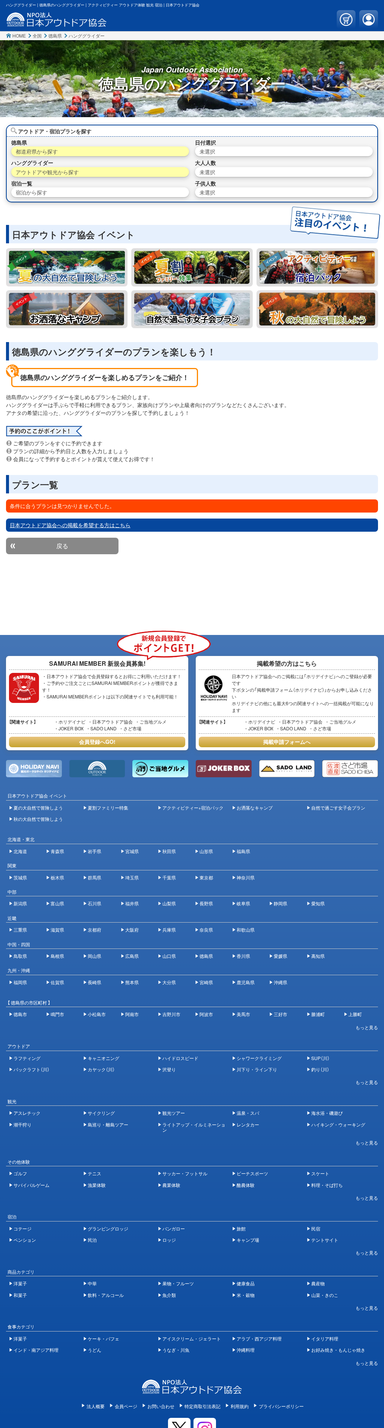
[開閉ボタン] (363, 1027)
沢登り (169, 1069)
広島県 (132, 956)
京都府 (94, 929)
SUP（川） (320, 1058)
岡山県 (94, 956)
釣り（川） (320, 1069)
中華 (92, 1283)
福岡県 (20, 982)
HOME (19, 35)
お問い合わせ (160, 1406)
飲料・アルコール (106, 1295)
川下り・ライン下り (257, 1069)
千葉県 (169, 877)
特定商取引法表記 (202, 1406)
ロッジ (169, 1239)
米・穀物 (246, 1295)
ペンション (25, 1239)
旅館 (241, 1228)
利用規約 (240, 1406)
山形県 (206, 851)
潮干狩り (23, 1124)
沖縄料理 (246, 1350)
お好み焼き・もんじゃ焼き (338, 1350)
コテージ (23, 1228)
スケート (320, 1173)
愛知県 (318, 903)
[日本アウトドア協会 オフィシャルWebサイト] (56, 23)
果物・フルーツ (178, 1283)
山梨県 (169, 903)
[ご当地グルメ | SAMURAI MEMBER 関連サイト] (160, 768)
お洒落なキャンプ (255, 807)
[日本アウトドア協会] (192, 1390)
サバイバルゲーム (32, 1185)
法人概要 (96, 1406)
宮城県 (132, 851)
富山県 (57, 903)
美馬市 (243, 1014)
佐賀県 (57, 982)
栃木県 (57, 877)
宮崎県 (206, 982)
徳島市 (20, 1014)
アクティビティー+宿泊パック (193, 807)
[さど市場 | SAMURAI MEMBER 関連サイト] (350, 768)
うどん (94, 1350)
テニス (94, 1173)
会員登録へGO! (97, 741)
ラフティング (27, 1058)
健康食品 (246, 1283)
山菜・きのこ (324, 1295)
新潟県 (20, 903)
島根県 (57, 956)
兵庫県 (169, 929)
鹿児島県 (246, 982)
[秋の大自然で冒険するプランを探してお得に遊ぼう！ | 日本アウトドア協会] (317, 309)
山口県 (169, 956)
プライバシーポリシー (281, 1406)
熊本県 (132, 982)
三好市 (280, 1014)
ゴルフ (20, 1173)
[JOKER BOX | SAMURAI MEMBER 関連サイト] (223, 768)
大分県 (169, 982)
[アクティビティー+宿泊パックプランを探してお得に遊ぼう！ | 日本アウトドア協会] (317, 267)
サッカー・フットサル (184, 1173)
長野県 (206, 903)
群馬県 (94, 877)
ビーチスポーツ (252, 1173)
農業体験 (171, 1185)
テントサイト (324, 1239)
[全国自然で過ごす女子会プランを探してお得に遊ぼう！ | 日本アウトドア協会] (192, 309)
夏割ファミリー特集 (108, 807)
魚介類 (169, 1295)
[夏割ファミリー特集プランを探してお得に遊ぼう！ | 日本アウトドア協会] (192, 267)
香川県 (243, 956)
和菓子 (20, 1295)
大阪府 (132, 929)
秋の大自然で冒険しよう (38, 819)
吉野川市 (171, 1014)
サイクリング (101, 1113)
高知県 (318, 956)
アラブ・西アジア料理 (259, 1338)
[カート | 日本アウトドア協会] (346, 19)
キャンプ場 (248, 1239)
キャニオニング (103, 1058)
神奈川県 (246, 877)
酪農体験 (246, 1185)
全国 (37, 35)
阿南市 (132, 1014)
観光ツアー (173, 1113)
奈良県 (206, 929)
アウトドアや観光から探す (47, 172)
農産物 (318, 1283)
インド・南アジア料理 (36, 1350)
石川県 (94, 903)
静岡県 (280, 903)
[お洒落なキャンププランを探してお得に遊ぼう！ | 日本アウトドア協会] (67, 309)
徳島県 (55, 35)
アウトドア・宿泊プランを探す (55, 131)
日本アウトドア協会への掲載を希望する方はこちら (70, 525)
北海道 (20, 851)
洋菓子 (20, 1283)
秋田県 (169, 851)
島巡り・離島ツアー (108, 1124)
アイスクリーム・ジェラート (191, 1338)
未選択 (207, 151)
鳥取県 (20, 956)
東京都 (206, 877)
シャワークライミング (259, 1058)
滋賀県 (57, 929)
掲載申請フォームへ (286, 741)
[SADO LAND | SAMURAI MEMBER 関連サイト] (287, 768)
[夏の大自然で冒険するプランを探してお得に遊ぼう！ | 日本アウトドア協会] (67, 267)
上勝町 (355, 1014)
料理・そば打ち (327, 1185)
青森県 (57, 851)
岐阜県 (243, 903)
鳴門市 (57, 1014)
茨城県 (20, 877)
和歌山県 (246, 929)
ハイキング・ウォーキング (338, 1124)
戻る (62, 545)
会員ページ (126, 1406)
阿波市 (206, 1014)
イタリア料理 (324, 1338)
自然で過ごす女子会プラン (338, 807)
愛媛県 (280, 956)
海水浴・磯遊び (327, 1113)
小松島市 (97, 1014)
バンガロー (173, 1228)
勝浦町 (318, 1014)
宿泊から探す (31, 192)
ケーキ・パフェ (103, 1338)
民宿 (315, 1228)
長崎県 (94, 982)
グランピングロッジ (108, 1228)
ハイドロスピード (180, 1058)
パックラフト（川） (32, 1069)
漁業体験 (97, 1185)
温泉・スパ (248, 1113)
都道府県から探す (37, 151)
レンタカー (248, 1124)
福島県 (243, 851)
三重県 (20, 929)
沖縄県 (280, 982)
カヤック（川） (101, 1069)
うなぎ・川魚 (175, 1350)
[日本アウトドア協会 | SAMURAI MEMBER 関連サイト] (97, 768)
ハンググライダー (87, 35)
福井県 (132, 903)
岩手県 (94, 851)
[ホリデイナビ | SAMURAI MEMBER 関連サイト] (34, 768)
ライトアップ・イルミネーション (193, 1127)
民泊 (92, 1239)
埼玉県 (132, 877)
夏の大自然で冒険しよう (38, 807)
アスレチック (27, 1113)
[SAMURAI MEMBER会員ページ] (368, 19)
